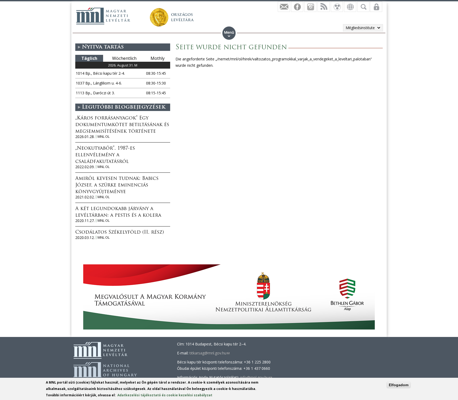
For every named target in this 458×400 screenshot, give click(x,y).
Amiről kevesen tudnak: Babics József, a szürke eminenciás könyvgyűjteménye (116, 185)
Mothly (158, 58)
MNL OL (103, 136)
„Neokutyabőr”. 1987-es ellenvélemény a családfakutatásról (105, 155)
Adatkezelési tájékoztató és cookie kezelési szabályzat (164, 395)
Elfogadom (398, 385)
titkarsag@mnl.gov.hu (210, 352)
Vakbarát (337, 6)
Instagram (310, 6)
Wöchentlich (124, 58)
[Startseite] (103, 16)
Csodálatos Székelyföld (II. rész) (119, 232)
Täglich (89, 58)
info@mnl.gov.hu (256, 377)
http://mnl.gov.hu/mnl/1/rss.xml (324, 6)
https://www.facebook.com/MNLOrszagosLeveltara (297, 6)
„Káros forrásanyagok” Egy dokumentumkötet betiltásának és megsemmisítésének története (122, 125)
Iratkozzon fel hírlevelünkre (284, 6)
